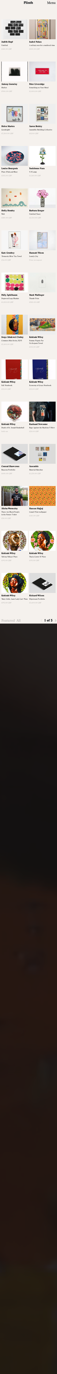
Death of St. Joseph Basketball (12, 428)
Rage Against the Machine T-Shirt (42, 428)
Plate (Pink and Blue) (9, 172)
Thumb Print (34, 298)
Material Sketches (36, 470)
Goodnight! (5, 130)
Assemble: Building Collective (40, 130)
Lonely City (33, 256)
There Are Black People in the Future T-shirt (10, 513)
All (18, 620)
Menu (51, 2)
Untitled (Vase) (35, 214)
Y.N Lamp (33, 172)
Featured (8, 620)
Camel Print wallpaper (38, 512)
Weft (3, 214)
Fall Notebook (6, 385)
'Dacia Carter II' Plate (37, 557)
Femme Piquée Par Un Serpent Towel (36, 342)
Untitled (4, 45)
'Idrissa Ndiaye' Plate (9, 557)
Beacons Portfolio (8, 470)
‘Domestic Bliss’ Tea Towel (11, 256)
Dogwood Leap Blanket (10, 298)
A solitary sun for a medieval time (42, 45)
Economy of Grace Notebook (40, 385)
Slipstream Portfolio (37, 599)
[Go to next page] (55, 620)
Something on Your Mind (38, 88)
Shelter (4, 88)
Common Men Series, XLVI (11, 341)
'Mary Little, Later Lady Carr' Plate (14, 599)
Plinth (28, 2)
